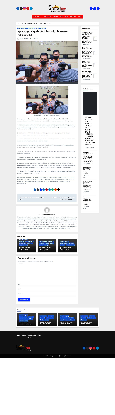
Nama (19, 284)
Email (19, 289)
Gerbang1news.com (26, 38)
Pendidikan (30, 241)
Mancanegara (47, 16)
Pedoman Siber (31, 335)
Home (18, 335)
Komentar (20, 264)
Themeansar (68, 356)
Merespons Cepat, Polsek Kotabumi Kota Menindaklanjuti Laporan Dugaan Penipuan (87, 200)
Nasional (55, 16)
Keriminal (42, 243)
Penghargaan (22, 243)
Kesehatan (73, 16)
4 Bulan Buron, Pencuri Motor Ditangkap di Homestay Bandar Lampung (87, 64)
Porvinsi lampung (23, 245)
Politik (39, 335)
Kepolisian (50, 241)
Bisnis (61, 16)
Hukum (66, 16)
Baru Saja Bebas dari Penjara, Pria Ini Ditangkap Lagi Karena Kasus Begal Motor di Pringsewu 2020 (87, 185)
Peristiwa (29, 243)
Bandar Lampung (22, 28)
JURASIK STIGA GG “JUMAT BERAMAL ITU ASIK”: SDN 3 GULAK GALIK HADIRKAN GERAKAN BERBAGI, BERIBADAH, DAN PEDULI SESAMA (87, 37)
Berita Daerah (37, 16)
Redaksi (23, 335)
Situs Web (20, 294)
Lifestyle (80, 16)
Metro (47, 243)
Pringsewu (83, 319)
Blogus (61, 356)
